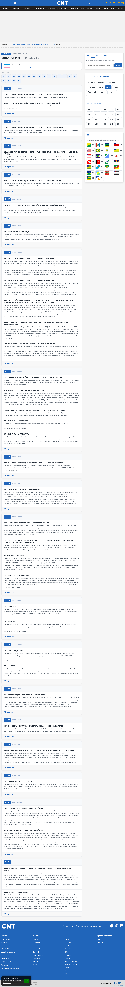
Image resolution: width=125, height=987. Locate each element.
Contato (4, 946)
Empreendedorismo (39, 8)
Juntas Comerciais (71, 961)
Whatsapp (4, 965)
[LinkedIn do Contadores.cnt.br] (122, 927)
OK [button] (27, 980)
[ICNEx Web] (118, 983)
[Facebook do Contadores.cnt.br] (112, 927)
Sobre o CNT (5, 939)
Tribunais (68, 974)
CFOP (106, 8)
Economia (51, 8)
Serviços (4, 942)
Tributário (5, 8)
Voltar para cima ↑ (10, 113)
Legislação (98, 8)
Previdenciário (25, 8)
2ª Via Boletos (6, 949)
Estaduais (68, 955)
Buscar (118, 65)
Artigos (90, 8)
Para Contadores (63, 8)
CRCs (66, 952)
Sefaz (67, 967)
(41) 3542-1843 (6, 962)
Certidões (68, 949)
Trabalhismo (69, 971)
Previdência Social (71, 964)
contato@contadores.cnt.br (10, 968)
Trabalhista (15, 8)
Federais (67, 958)
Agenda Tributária (117, 8)
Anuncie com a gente (114, 3)
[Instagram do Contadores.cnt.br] (117, 927)
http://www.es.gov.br (27, 67)
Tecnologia (74, 8)
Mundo (83, 8)
